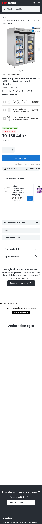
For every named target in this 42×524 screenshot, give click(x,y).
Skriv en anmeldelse (21, 312)
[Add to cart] (30, 198)
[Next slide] (39, 49)
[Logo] (9, 3)
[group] (15, 178)
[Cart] (34, 3)
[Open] (39, 3)
